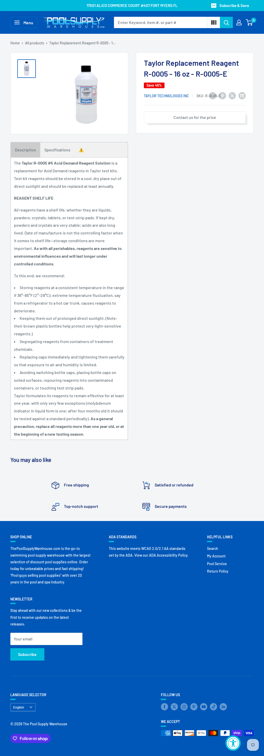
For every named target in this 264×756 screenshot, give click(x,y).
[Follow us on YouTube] (203, 706)
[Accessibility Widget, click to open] (233, 743)
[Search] (226, 22)
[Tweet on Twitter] (232, 95)
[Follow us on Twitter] (174, 706)
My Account (216, 556)
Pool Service (217, 564)
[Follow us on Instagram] (184, 706)
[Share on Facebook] (212, 95)
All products (34, 43)
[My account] (239, 22)
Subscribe (27, 654)
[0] (249, 22)
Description (25, 149)
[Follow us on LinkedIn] (223, 706)
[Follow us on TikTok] (213, 706)
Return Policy (217, 571)
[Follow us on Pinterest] (193, 706)
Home (15, 43)
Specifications (57, 149)
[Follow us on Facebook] (164, 706)
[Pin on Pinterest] (222, 95)
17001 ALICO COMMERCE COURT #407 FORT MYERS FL (132, 5)
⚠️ (81, 149)
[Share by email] (242, 95)
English (18, 707)
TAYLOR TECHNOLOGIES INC (166, 96)
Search (212, 548)
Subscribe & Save (234, 5)
